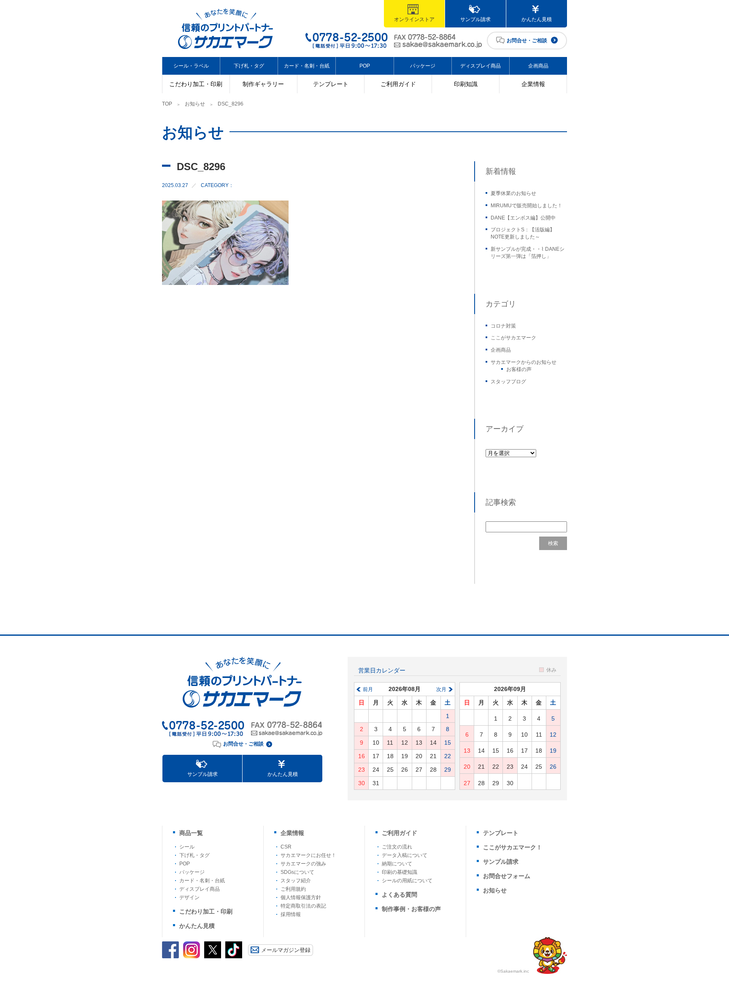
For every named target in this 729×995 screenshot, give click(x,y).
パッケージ (422, 66)
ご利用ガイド (398, 84)
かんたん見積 (536, 19)
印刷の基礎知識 (399, 872)
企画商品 (538, 66)
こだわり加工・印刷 (195, 84)
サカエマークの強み (303, 864)
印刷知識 (466, 84)
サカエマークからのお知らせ (523, 362)
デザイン (189, 897)
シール (186, 847)
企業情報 (533, 84)
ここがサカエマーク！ (512, 847)
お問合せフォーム (506, 876)
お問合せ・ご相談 (527, 40)
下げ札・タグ (249, 66)
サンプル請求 (475, 19)
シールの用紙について (407, 881)
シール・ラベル (191, 66)
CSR (286, 847)
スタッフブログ (508, 382)
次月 (441, 689)
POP (364, 66)
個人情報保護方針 (301, 897)
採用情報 (291, 914)
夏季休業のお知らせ (513, 193)
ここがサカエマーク (513, 338)
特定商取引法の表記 (303, 906)
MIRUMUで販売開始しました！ (526, 206)
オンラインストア (414, 19)
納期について (397, 864)
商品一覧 (191, 833)
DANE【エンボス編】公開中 (523, 218)
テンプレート (330, 84)
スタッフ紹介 (296, 881)
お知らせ (195, 104)
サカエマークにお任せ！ (308, 855)
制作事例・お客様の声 (411, 909)
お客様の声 (519, 369)
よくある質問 (399, 894)
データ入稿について (404, 855)
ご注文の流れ (397, 847)
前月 (368, 689)
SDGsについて (297, 872)
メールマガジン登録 (285, 950)
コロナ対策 (503, 326)
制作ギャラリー (263, 84)
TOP (167, 104)
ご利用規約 (293, 889)
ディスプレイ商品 (480, 66)
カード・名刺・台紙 (306, 66)
